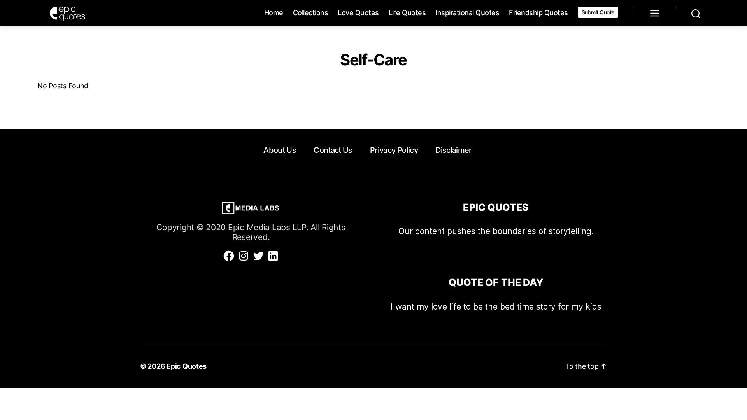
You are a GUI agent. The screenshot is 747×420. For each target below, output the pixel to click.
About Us (279, 150)
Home (273, 13)
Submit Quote (598, 12)
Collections (310, 13)
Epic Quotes (187, 366)
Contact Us (333, 150)
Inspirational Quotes (467, 13)
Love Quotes (358, 13)
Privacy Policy (394, 150)
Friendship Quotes (538, 13)
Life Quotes (407, 13)
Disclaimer (453, 150)
